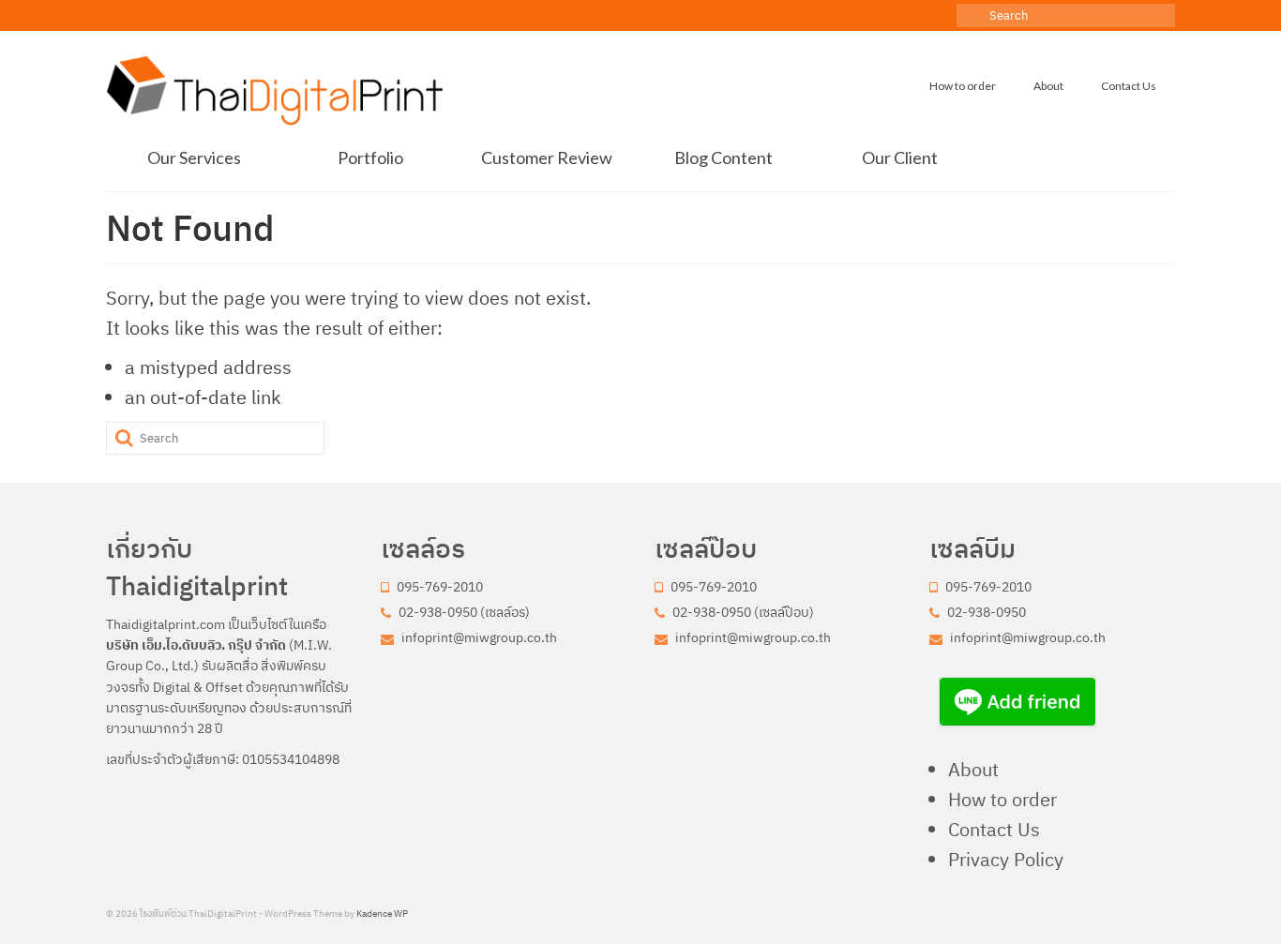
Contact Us (994, 829)
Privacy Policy (1005, 859)
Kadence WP (382, 913)
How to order (1002, 799)
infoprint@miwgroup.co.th (478, 637)
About (973, 769)
